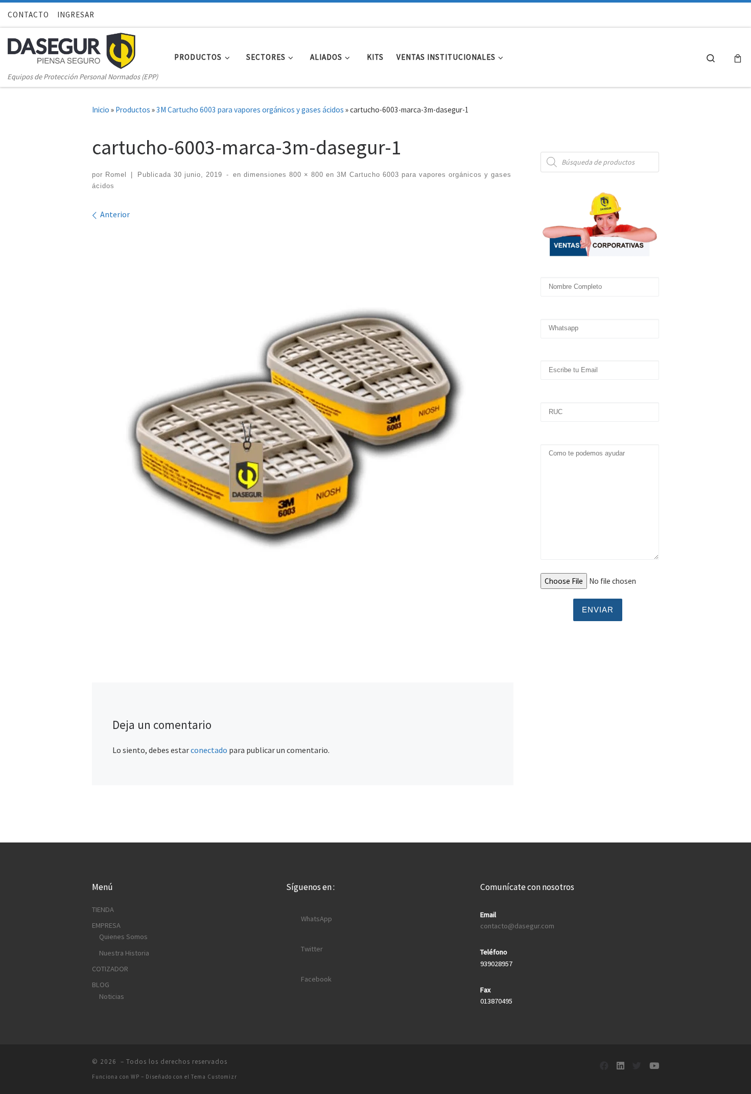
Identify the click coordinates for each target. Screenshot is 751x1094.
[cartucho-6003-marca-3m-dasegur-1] (303, 433)
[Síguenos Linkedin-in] (620, 1066)
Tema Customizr (214, 1076)
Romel (116, 174)
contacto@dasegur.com (517, 925)
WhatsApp (316, 918)
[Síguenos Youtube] (654, 1066)
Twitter (312, 948)
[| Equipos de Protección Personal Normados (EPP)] (71, 48)
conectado (209, 750)
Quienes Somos (123, 936)
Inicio (100, 110)
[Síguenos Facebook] (604, 1066)
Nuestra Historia (124, 953)
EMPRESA (106, 925)
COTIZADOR (110, 968)
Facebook (316, 979)
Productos (132, 110)
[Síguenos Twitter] (636, 1066)
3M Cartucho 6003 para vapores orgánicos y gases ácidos (250, 110)
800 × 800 (305, 174)
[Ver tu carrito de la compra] (737, 57)
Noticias (111, 996)
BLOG (100, 984)
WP (135, 1076)
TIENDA (103, 909)
